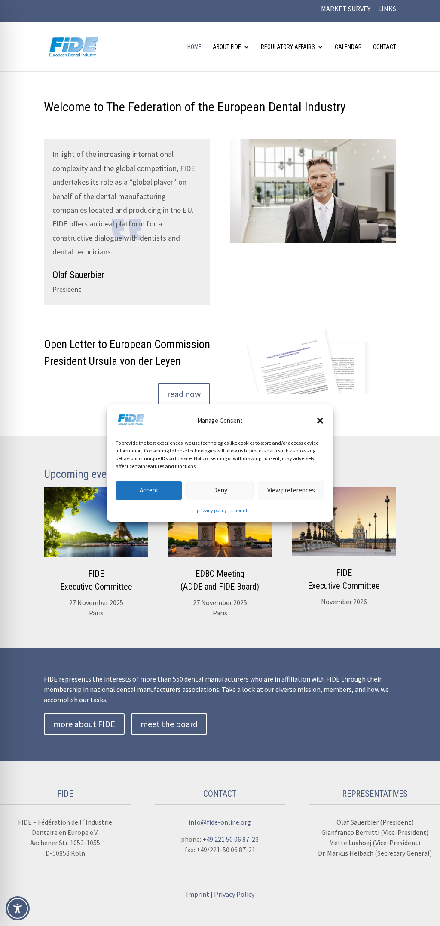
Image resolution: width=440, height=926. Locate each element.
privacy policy (212, 510)
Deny (220, 490)
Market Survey (345, 9)
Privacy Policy (234, 894)
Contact (384, 47)
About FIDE (227, 47)
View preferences (291, 490)
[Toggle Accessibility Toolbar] (17, 908)
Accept (149, 490)
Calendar (348, 47)
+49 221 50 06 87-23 (230, 839)
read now (184, 393)
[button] (320, 420)
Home (194, 47)
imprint (239, 510)
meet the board (169, 723)
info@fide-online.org (220, 822)
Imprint (198, 894)
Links (387, 9)
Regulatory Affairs (288, 47)
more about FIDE (84, 723)
